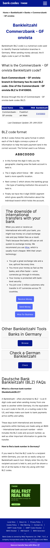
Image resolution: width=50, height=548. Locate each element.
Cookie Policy (12, 525)
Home (6, 12)
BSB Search (25, 531)
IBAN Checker (11, 531)
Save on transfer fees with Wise (24, 545)
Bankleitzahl (16, 12)
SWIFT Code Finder (14, 528)
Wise (27, 247)
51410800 (40, 113)
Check (25, 365)
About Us (22, 522)
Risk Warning (25, 525)
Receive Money (25, 299)
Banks (27, 12)
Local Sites (11, 522)
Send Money (25, 307)
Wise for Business (25, 314)
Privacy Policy (35, 522)
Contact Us (38, 525)
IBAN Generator (39, 531)
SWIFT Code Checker (34, 528)
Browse (25, 343)
